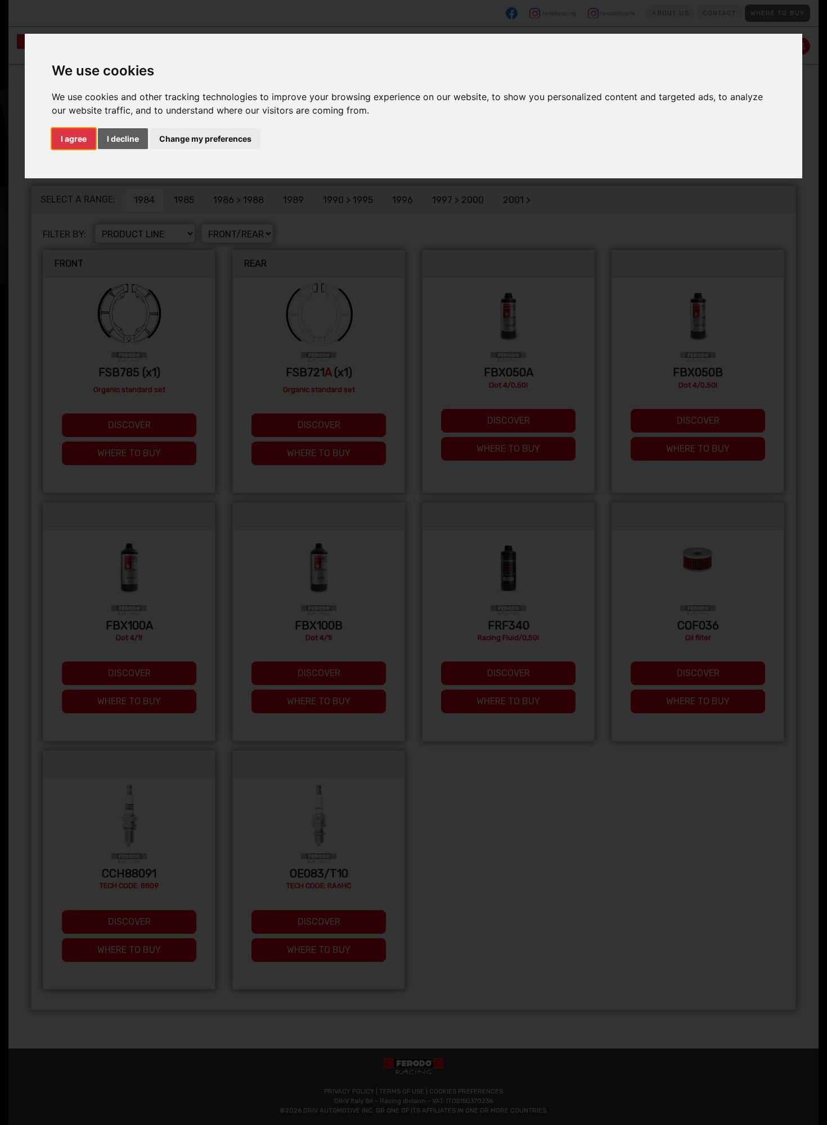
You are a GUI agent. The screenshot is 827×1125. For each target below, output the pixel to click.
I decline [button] (123, 138)
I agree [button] (74, 138)
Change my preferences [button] (205, 138)
